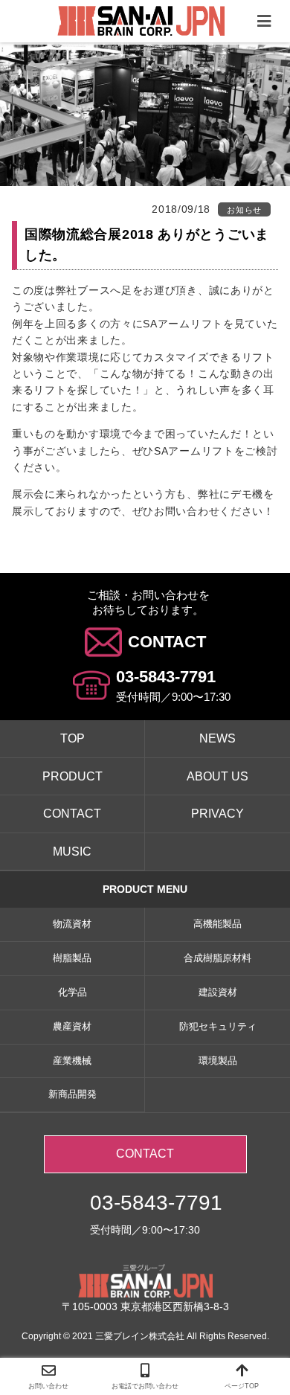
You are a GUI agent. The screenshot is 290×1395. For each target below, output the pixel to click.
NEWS (217, 738)
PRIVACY (217, 813)
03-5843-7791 (166, 676)
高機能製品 (217, 923)
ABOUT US (217, 776)
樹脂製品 (72, 957)
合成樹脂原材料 (217, 957)
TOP (72, 738)
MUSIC (72, 851)
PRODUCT (72, 776)
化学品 (72, 992)
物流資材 (72, 923)
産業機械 (72, 1060)
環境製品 (218, 1060)
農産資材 (72, 1026)
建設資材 (218, 992)
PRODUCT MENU (145, 889)
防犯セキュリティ (218, 1026)
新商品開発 (72, 1094)
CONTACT (167, 641)
